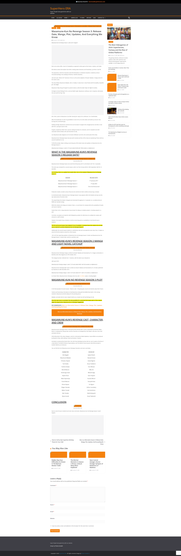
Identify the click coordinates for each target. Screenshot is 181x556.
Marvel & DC (74, 17)
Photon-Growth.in (85, 553)
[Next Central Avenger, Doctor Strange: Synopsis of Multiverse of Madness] (96, 452)
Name (52, 505)
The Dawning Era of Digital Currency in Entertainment (117, 132)
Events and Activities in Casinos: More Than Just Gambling (118, 68)
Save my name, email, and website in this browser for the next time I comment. (73, 526)
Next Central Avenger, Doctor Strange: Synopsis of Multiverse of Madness (96, 463)
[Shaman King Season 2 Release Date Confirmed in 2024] (111, 78)
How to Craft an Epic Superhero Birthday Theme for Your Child (63, 441)
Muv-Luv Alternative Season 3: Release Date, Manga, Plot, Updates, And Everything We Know (77, 306)
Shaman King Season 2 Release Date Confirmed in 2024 (123, 77)
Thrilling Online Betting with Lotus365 (123, 110)
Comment (53, 485)
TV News (82, 17)
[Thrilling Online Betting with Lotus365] (111, 111)
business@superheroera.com (97, 1)
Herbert (63, 40)
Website (52, 518)
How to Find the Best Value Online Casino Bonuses (118, 117)
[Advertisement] (78, 55)
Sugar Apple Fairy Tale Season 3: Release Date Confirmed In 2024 (123, 86)
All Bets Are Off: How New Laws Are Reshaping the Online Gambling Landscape (118, 125)
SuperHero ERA (60, 8)
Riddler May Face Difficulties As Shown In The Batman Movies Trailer (58, 463)
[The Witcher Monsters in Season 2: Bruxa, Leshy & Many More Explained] (77, 452)
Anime (65, 17)
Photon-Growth (59, 546)
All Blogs (59, 17)
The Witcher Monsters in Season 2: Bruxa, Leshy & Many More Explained (77, 463)
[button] (68, 18)
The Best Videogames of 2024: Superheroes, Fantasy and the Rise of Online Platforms (118, 49)
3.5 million (82, 276)
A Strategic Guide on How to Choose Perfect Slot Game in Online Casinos (118, 102)
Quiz (94, 17)
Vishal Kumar (121, 55)
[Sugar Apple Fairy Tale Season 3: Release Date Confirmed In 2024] (111, 87)
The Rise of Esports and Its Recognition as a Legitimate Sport (118, 95)
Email (52, 511)
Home (52, 17)
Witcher (89, 17)
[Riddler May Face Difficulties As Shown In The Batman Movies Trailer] (58, 452)
